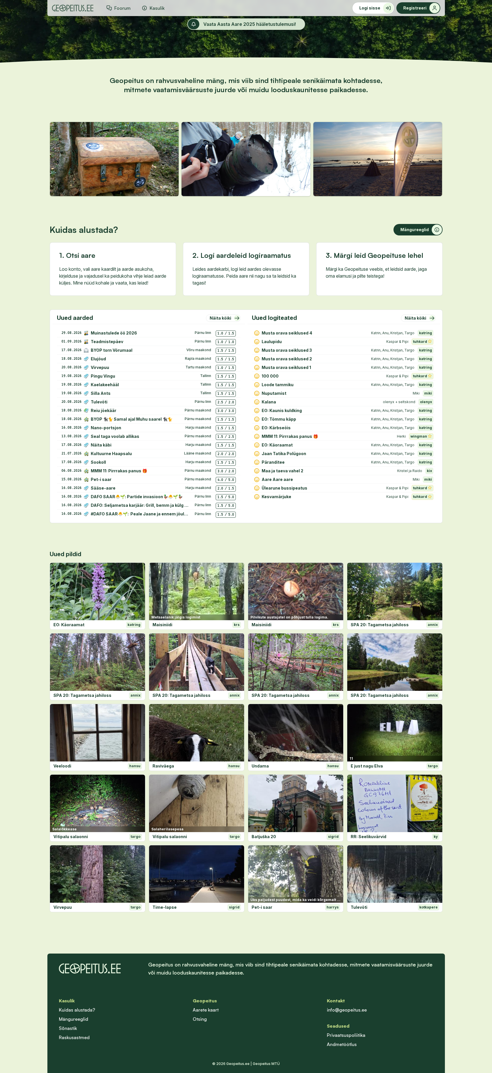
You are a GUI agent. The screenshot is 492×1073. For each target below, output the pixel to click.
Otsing (200, 1019)
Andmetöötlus (342, 1044)
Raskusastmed (74, 1037)
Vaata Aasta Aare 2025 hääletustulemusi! (249, 24)
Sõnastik (68, 1028)
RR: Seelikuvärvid (368, 836)
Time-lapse (165, 907)
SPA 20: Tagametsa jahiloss (380, 624)
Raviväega (163, 765)
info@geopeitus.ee (347, 1010)
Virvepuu (62, 907)
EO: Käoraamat (68, 624)
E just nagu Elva (367, 765)
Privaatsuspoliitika (346, 1035)
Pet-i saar (262, 907)
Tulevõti (359, 907)
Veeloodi (62, 765)
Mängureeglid (73, 1019)
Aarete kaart (206, 1010)
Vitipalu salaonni (70, 836)
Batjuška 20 (264, 836)
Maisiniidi (162, 624)
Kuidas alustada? (77, 1010)
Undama (260, 765)
